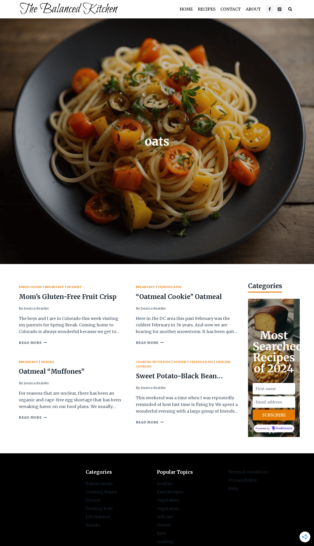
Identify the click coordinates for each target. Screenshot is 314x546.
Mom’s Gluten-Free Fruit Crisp (68, 297)
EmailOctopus (284, 429)
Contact (230, 9)
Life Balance (98, 516)
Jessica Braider (36, 308)
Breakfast (54, 287)
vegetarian (168, 508)
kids (161, 533)
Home (186, 9)
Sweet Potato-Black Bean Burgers (176, 377)
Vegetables (168, 500)
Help (233, 488)
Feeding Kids (170, 287)
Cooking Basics (101, 491)
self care (165, 516)
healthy (165, 483)
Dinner (180, 362)
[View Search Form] (290, 9)
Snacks (47, 362)
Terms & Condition (248, 471)
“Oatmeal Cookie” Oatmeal (179, 297)
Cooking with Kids (153, 362)
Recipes (207, 9)
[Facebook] (269, 9)
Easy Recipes (170, 491)
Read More (33, 343)
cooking (165, 541)
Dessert (74, 287)
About (253, 9)
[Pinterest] (279, 9)
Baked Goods (30, 287)
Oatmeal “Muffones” (51, 371)
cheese (164, 525)
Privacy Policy (242, 480)
